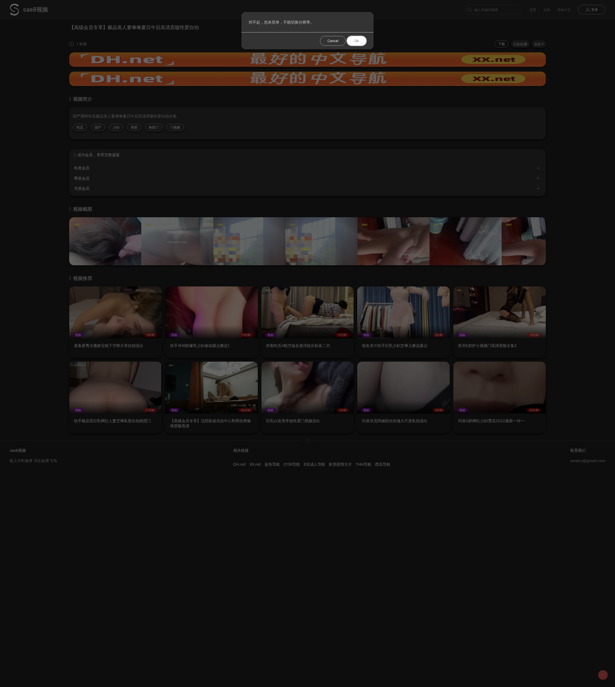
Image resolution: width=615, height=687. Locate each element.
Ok (356, 41)
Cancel (332, 41)
